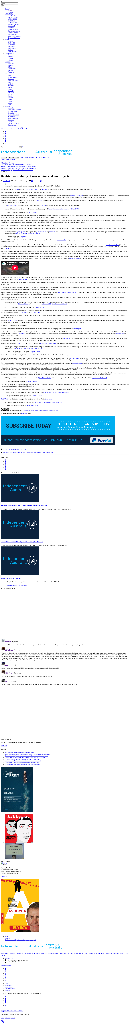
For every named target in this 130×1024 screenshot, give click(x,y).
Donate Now (5, 876)
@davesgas (48, 399)
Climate (10, 60)
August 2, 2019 (35, 351)
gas (8, 452)
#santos (16, 348)
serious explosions (74, 258)
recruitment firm (61, 240)
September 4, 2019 (32, 405)
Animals (10, 84)
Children (11, 86)
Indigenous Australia (14, 109)
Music (10, 87)
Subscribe (24, 413)
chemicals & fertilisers (112, 245)
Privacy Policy (12, 34)
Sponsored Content (14, 38)
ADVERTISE (12, 22)
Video (10, 101)
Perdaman (44, 189)
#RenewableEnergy (24, 304)
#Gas (20, 348)
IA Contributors (13, 29)
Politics (7, 39)
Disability (11, 91)
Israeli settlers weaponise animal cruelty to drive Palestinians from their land (27, 754)
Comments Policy (13, 24)
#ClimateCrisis (46, 304)
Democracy (11, 44)
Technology (12, 68)
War (9, 104)
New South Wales (13, 115)
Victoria (10, 121)
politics (23, 452)
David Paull (6, 181)
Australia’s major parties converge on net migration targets (18, 166)
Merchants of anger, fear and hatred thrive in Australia (17, 170)
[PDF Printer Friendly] (41, 181)
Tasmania (11, 120)
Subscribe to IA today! (7, 163)
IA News (11, 12)
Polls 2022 (11, 43)
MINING (17, 449)
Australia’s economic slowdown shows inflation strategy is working (25, 757)
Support (12, 1011)
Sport (10, 96)
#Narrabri (52, 232)
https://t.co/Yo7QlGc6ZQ (42, 402)
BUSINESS (6, 449)
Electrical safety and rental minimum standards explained (22, 759)
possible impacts (77, 363)
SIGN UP (4, 746)
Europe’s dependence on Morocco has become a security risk (23, 761)
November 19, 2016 (31, 381)
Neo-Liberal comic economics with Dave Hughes (16, 165)
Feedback (11, 27)
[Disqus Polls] (65, 613)
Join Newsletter (13, 33)
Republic (11, 113)
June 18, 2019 (33, 212)
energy (15, 452)
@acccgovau (21, 232)
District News (12, 111)
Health (10, 94)
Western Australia (13, 123)
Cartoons (11, 79)
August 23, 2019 (25, 236)
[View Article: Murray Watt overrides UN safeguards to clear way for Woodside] (20, 538)
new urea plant (74, 358)
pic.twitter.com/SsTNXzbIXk (35, 348)
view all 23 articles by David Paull (16, 585)
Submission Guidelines (15, 36)
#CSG (33, 233)
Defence (10, 50)
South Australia (13, 118)
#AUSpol (38, 233)
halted (18, 343)
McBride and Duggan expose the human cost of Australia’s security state (26, 756)
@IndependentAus (63, 392)
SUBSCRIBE (12, 19)
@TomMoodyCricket (44, 378)
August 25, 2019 (37, 396)
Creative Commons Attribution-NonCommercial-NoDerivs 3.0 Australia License (40, 410)
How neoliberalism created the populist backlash (19, 752)
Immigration (12, 125)
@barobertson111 (41, 232)
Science (10, 58)
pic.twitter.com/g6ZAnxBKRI (69, 209)
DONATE (11, 21)
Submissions (8, 985)
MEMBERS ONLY (14, 17)
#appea (24, 348)
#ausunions (56, 209)
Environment (9, 53)
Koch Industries (35, 312)
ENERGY (23, 449)
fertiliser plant (77, 328)
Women (10, 97)
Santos (17, 189)
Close (2, 1018)
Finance (10, 65)
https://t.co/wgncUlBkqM (59, 304)
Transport (11, 72)
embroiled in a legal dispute (48, 343)
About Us (7, 983)
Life (6, 74)
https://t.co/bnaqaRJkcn (50, 392)
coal (11, 452)
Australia (7, 106)
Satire (10, 99)
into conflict (66, 338)
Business (7, 62)
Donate (9, 965)
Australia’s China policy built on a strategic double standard (18, 168)
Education (11, 92)
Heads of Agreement (31, 189)
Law (9, 82)
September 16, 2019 (42, 307)
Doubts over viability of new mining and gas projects (20, 940)
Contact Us (9, 958)
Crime (10, 89)
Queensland (12, 116)
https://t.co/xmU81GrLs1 (99, 378)
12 (32, 181)
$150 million (21, 333)
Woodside (7, 248)
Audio (10, 103)
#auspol (50, 209)
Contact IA (11, 26)
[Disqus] (65, 662)
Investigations (12, 51)
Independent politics (14, 31)
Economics (11, 46)
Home (7, 9)
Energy (10, 56)
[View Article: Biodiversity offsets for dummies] (20, 574)
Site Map (7, 990)
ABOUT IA (8, 14)
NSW (12, 449)
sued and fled (120, 333)
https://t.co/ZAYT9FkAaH (23, 233)
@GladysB (42, 205)
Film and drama (13, 80)
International (12, 48)
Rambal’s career (12, 320)
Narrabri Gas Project (76, 195)
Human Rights (12, 77)
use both (39, 200)
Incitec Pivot (23, 312)
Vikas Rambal (23, 279)
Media (10, 67)
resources (50, 452)
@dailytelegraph (12, 205)
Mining (10, 70)
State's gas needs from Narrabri (66, 292)
